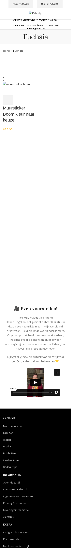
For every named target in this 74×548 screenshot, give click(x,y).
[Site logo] (35, 13)
